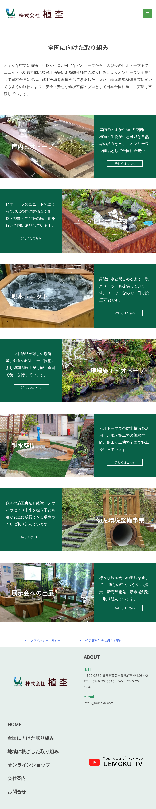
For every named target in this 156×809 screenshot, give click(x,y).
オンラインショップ (29, 765)
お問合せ (17, 791)
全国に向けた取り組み (31, 738)
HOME (15, 724)
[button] (125, 163)
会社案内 (17, 778)
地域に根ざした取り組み (33, 751)
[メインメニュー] (147, 13)
